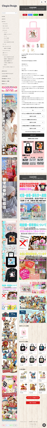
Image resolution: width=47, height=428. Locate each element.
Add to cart (33, 135)
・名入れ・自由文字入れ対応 (9, 42)
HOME (3, 16)
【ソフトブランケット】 (6, 50)
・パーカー (5, 36)
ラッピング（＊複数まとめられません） (29, 119)
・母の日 (5, 64)
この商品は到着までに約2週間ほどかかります (31, 125)
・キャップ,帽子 (6, 38)
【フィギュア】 (5, 23)
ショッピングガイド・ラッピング (7, 73)
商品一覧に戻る (33, 402)
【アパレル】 (5, 30)
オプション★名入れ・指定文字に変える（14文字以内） (33, 107)
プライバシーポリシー (23, 421)
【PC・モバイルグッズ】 (7, 46)
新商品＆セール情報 (5, 81)
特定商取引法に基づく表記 (33, 421)
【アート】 (4, 44)
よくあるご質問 (4, 76)
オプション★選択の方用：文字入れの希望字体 (31, 113)
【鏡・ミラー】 (5, 52)
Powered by (31, 425)
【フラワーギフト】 (6, 28)
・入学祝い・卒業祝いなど (8, 62)
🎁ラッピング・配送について (33, 397)
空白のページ (4, 83)
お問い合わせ (4, 71)
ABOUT (3, 19)
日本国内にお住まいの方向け (33, 138)
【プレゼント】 (5, 54)
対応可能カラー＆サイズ (6, 78)
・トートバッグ (6, 40)
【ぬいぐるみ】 (5, 26)
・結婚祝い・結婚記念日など (9, 58)
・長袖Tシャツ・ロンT (7, 34)
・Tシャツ (5, 32)
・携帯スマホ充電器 (7, 48)
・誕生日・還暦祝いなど (8, 60)
